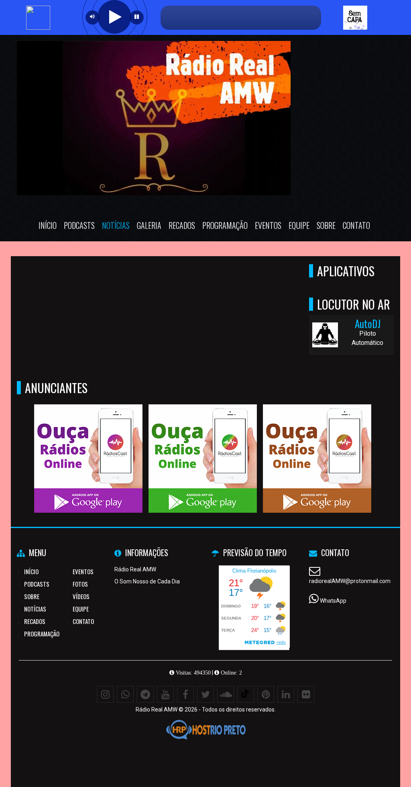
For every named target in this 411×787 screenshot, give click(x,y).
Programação (225, 225)
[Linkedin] (285, 694)
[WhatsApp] (125, 694)
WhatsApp (333, 600)
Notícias (116, 225)
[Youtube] (165, 694)
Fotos (80, 583)
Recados (182, 225)
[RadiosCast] (88, 444)
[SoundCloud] (225, 694)
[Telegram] (145, 694)
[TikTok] (245, 694)
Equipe (299, 225)
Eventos (268, 225)
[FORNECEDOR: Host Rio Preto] (205, 729)
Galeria (149, 225)
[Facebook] (185, 694)
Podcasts (79, 225)
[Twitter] (205, 694)
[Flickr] (305, 694)
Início (48, 225)
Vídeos (81, 596)
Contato (356, 225)
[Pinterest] (265, 694)
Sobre (326, 225)
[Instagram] (105, 694)
